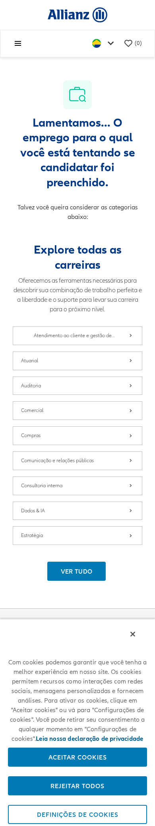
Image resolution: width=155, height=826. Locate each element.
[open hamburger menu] (18, 43)
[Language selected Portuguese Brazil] (104, 43)
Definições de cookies (77, 814)
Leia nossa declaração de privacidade (89, 739)
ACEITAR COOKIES (77, 757)
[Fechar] (132, 634)
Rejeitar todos (77, 785)
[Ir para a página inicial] (77, 14)
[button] (76, 571)
